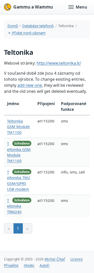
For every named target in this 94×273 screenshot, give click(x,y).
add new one (29, 85)
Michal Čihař (55, 259)
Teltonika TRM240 (14, 206)
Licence (76, 259)
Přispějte (11, 265)
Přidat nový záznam (28, 32)
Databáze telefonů (38, 25)
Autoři (45, 265)
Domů (13, 25)
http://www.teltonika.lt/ (59, 63)
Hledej (29, 265)
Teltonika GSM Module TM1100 (18, 126)
